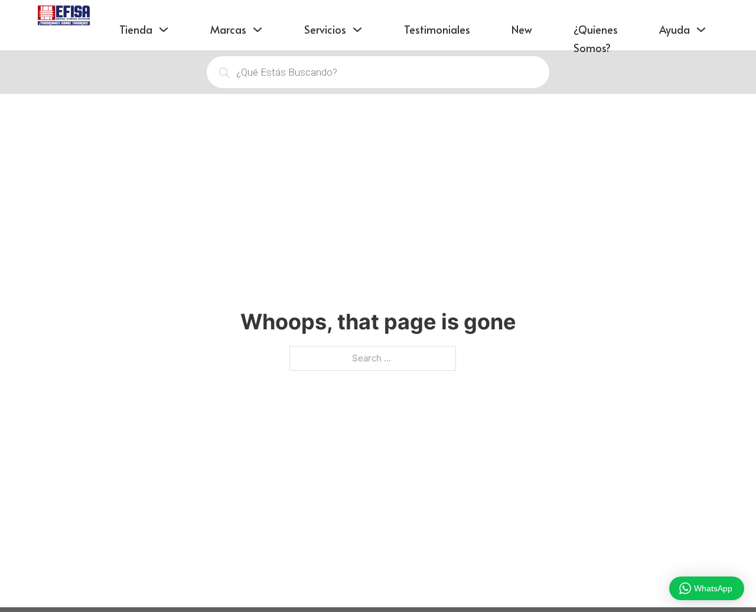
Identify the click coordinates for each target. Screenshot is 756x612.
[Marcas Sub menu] (257, 19)
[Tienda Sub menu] (163, 19)
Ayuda (674, 29)
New (521, 29)
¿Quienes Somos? (595, 38)
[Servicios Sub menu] (357, 19)
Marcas (228, 29)
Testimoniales (437, 29)
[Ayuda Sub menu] (701, 19)
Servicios (325, 29)
